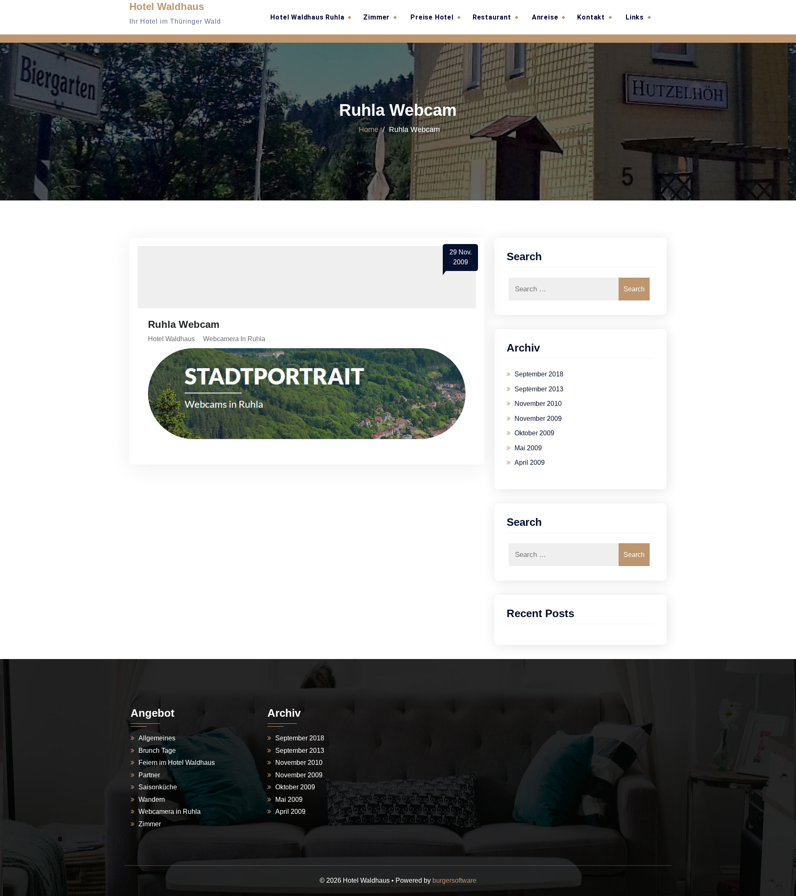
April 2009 (529, 462)
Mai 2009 (528, 448)
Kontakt (591, 17)
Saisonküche (157, 787)
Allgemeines (156, 738)
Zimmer (376, 17)
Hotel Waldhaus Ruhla (307, 17)
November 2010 (538, 403)
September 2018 (538, 374)
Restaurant (492, 17)
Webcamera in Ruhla (234, 338)
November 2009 (538, 418)
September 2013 (538, 389)
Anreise (545, 17)
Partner (149, 775)
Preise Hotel (432, 17)
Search (634, 289)
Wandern (151, 799)
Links (635, 17)
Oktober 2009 (534, 433)
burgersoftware (454, 880)
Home (369, 129)
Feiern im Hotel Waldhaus (176, 762)
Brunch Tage (157, 750)
